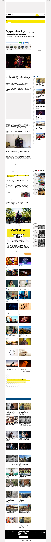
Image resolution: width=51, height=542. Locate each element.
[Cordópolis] (11, 531)
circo (11, 251)
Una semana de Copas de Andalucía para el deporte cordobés (25, 476)
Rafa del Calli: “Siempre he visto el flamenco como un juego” (24, 424)
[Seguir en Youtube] (41, 532)
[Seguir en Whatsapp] (43, 532)
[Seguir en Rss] (44, 532)
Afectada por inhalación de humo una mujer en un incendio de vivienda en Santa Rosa (40, 106)
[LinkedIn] (27, 43)
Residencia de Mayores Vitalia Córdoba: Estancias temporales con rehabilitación (36, 179)
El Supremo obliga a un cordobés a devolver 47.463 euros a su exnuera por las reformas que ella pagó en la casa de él (24, 487)
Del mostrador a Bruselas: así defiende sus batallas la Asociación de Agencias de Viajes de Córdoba (36, 188)
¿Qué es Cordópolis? (22, 540)
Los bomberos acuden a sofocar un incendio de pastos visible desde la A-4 (24, 512)
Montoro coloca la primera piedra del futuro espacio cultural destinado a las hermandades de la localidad (40, 139)
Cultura (7, 17)
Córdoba (9, 251)
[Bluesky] (23, 43)
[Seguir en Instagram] (39, 532)
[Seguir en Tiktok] (42, 532)
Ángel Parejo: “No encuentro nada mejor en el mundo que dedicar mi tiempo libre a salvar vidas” (36, 245)
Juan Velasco (20, 425)
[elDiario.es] (11, 533)
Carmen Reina (20, 466)
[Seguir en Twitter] (36, 532)
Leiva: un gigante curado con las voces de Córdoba (11, 439)
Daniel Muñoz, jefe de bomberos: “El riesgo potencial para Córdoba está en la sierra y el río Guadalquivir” (36, 232)
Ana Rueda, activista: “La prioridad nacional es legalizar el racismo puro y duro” (36, 236)
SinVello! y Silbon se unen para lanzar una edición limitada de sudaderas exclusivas (36, 193)
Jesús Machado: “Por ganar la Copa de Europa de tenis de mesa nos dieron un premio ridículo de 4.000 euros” (36, 241)
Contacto (30, 540)
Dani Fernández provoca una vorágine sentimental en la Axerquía (12, 451)
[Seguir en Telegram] (38, 532)
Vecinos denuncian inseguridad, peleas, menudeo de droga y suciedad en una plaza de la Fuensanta (11, 500)
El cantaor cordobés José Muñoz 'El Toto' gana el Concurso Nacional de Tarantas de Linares (39, 117)
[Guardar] (28, 43)
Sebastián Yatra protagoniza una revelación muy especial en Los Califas (24, 439)
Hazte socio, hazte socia (12, 384)
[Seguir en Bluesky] (35, 532)
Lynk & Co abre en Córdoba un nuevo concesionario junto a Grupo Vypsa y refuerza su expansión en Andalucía (36, 175)
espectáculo (14, 251)
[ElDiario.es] (42, 17)
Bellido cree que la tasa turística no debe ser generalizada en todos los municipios (11, 524)
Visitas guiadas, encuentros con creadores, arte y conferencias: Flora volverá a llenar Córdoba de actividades (25, 464)
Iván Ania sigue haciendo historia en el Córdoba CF (12, 476)
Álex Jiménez (7, 477)
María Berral (7, 71)
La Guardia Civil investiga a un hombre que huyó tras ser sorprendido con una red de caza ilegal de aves (24, 412)
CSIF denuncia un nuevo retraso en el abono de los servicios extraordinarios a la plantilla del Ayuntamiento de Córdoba (11, 512)
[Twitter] (25, 43)
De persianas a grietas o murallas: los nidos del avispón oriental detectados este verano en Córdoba (12, 424)
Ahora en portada (8, 453)
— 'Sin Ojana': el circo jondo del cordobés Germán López (15, 38)
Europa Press (20, 501)
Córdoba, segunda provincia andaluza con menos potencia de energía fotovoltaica (24, 499)
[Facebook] (21, 43)
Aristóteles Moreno (8, 414)
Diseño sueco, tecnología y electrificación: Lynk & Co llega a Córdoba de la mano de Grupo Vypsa (36, 184)
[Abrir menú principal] (44, 14)
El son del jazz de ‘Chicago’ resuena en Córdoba (24, 451)
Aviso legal (27, 540)
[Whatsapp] (20, 43)
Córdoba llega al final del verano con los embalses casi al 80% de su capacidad (12, 487)
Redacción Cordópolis (21, 414)
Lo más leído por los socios (10, 401)
